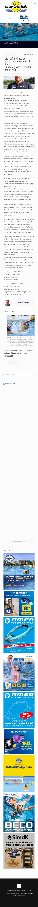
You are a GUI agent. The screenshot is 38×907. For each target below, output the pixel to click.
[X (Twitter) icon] (19, 899)
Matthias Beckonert (23, 302)
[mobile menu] (35, 4)
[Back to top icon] (19, 886)
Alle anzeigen (29, 54)
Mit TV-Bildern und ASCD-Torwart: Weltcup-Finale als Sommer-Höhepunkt (18, 353)
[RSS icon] (21, 899)
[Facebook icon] (17, 899)
